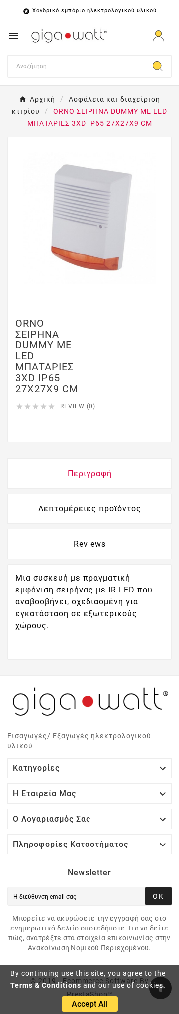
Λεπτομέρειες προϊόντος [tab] (89, 508)
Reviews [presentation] (90, 544)
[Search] (158, 66)
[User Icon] (158, 36)
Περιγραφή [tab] (90, 473)
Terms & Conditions (45, 985)
